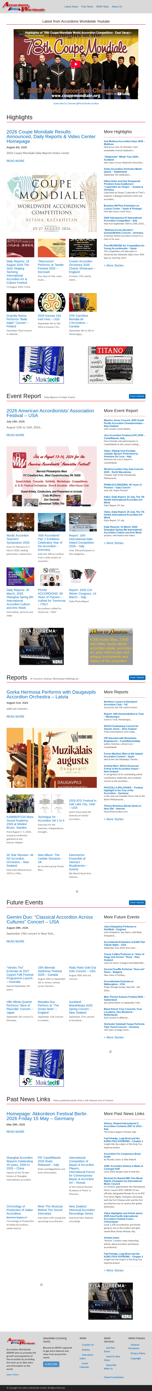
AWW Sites (102, 6)
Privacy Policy (137, 1353)
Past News (87, 6)
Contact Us (87, 1345)
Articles (85, 1350)
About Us (117, 6)
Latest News (71, 6)
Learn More (12, 1374)
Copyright (135, 1358)
